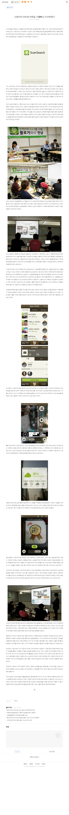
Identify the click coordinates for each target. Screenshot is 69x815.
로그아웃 (37, 763)
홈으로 (25, 763)
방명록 (31, 763)
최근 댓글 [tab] (51, 751)
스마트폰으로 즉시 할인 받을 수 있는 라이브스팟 (19, 720)
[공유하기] (8, 701)
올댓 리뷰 (9, 707)
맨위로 (43, 763)
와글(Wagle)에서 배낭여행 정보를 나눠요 (17, 715)
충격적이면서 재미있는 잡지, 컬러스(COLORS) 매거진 (21, 710)
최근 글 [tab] (17, 751)
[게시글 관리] (10, 701)
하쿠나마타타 (5, 2)
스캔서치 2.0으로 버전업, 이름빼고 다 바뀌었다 (34, 17)
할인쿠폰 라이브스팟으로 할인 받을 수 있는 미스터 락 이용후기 (23, 717)
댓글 (7, 727)
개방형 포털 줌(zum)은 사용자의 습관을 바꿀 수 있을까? (21, 712)
